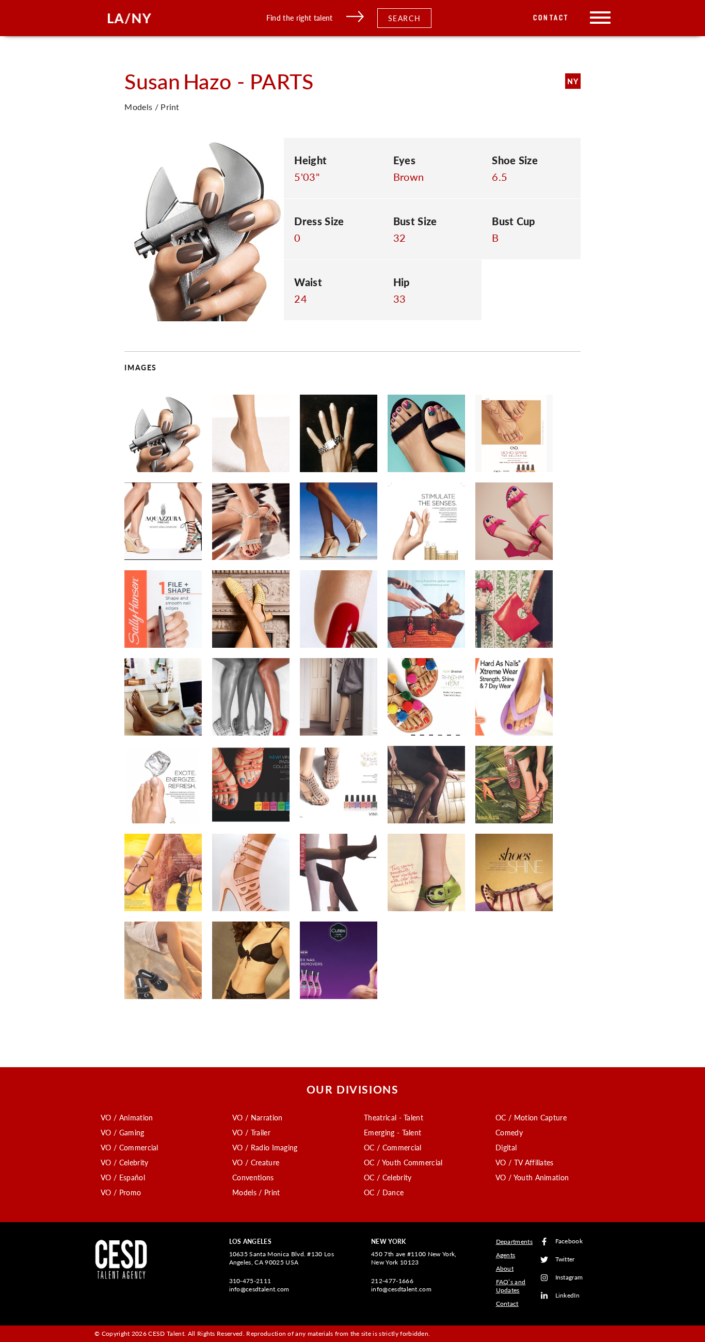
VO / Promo (121, 1192)
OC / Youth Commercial (403, 1162)
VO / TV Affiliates (524, 1162)
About (505, 1268)
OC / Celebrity (387, 1177)
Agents (506, 1255)
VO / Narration (257, 1117)
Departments (514, 1241)
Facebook (569, 1241)
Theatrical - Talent (393, 1117)
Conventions (253, 1177)
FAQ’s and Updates (511, 1285)
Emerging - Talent (392, 1132)
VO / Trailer (251, 1132)
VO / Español (123, 1177)
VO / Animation (127, 1117)
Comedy (509, 1132)
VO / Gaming (123, 1132)
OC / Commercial (393, 1147)
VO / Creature (255, 1162)
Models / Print (256, 1192)
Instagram (569, 1278)
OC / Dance (384, 1192)
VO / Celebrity (124, 1162)
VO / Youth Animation (532, 1177)
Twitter (565, 1259)
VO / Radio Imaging (265, 1147)
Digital (506, 1147)
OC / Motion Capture (531, 1117)
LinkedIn (567, 1296)
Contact (551, 18)
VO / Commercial (129, 1147)
